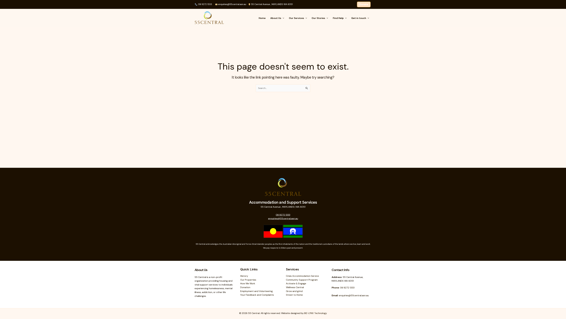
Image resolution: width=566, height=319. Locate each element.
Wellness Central (295, 287)
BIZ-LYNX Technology (315, 313)
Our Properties (248, 279)
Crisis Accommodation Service (302, 276)
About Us (275, 18)
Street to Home (294, 294)
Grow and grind (294, 291)
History (244, 276)
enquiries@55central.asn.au (232, 4)
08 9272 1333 (205, 4)
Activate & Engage (296, 283)
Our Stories (318, 18)
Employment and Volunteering (256, 291)
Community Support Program (302, 279)
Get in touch (358, 18)
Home (262, 18)
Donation (245, 287)
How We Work (247, 283)
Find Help (338, 18)
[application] (282, 18)
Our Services (296, 18)
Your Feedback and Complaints (257, 294)
